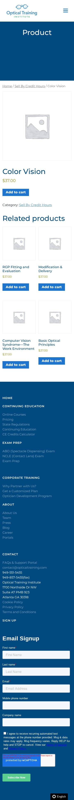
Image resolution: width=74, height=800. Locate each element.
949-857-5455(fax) (16, 577)
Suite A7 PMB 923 (15, 592)
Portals (7, 537)
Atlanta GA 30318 (15, 597)
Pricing (7, 419)
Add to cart (16, 192)
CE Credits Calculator (18, 434)
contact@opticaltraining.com (24, 567)
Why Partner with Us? (19, 486)
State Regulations (16, 424)
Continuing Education (19, 429)
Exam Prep (11, 461)
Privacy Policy (12, 607)
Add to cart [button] (16, 287)
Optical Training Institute (21, 582)
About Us (9, 513)
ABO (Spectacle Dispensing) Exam (28, 451)
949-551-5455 (12, 572)
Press (6, 523)
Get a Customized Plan (20, 491)
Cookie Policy (12, 602)
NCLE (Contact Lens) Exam (23, 456)
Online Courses (14, 414)
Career (7, 532)
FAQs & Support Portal (19, 563)
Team (6, 518)
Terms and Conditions (19, 612)
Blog (5, 528)
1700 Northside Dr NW (19, 587)
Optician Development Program (27, 496)
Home (7, 86)
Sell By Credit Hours (30, 86)
